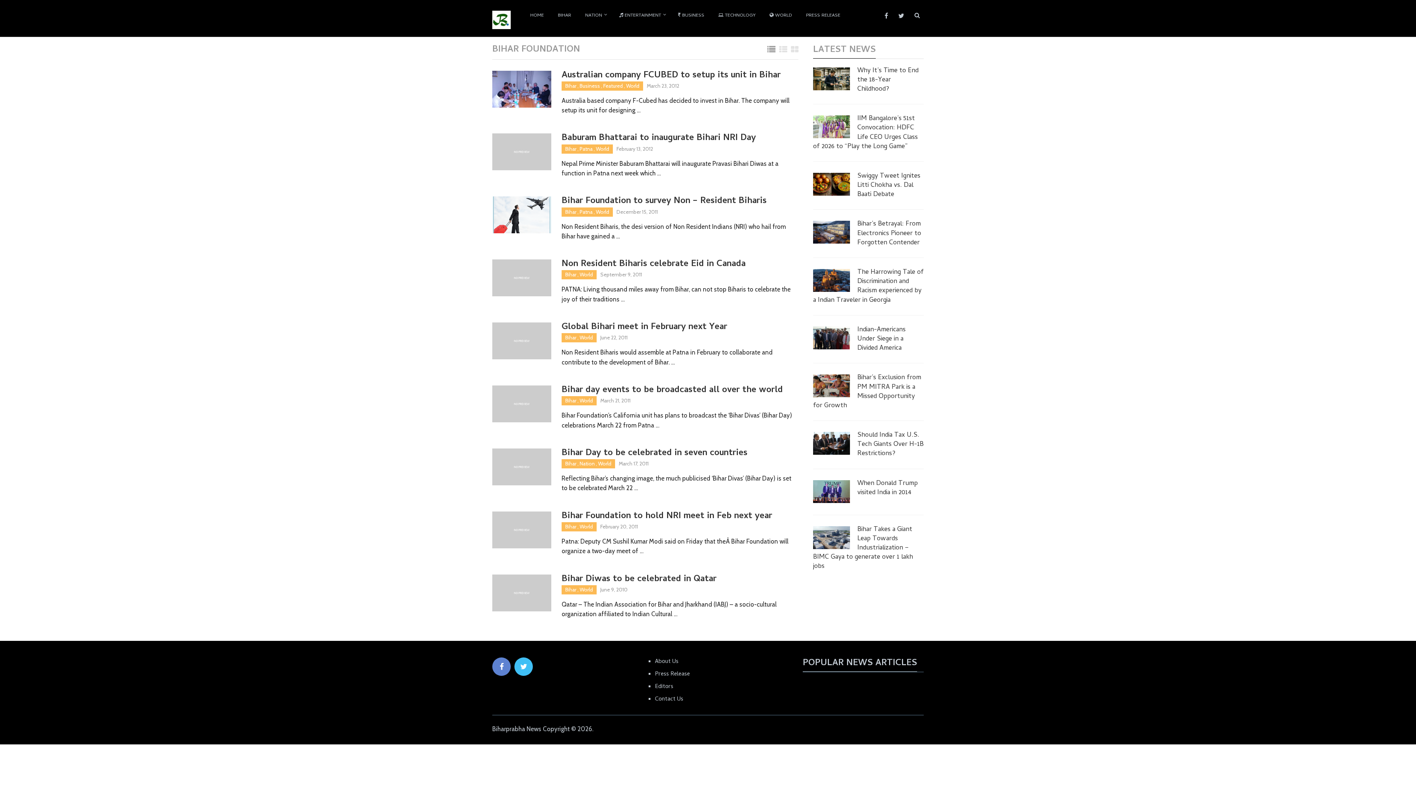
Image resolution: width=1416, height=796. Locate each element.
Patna (586, 149)
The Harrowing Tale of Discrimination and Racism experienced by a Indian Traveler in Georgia (868, 286)
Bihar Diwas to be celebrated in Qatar (639, 579)
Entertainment (642, 16)
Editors (664, 687)
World (783, 16)
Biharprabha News (516, 729)
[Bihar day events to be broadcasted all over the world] (521, 403)
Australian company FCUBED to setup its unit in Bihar (671, 75)
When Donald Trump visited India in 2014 (887, 488)
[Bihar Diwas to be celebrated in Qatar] (521, 593)
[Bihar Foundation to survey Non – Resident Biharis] (521, 214)
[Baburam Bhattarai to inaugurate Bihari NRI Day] (521, 151)
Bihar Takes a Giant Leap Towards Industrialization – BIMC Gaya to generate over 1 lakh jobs (863, 548)
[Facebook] (501, 666)
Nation (593, 16)
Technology (739, 16)
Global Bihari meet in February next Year (644, 327)
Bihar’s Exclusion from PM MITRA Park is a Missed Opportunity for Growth (867, 392)
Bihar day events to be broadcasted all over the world (672, 390)
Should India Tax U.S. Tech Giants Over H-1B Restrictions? (890, 445)
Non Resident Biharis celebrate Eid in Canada (654, 264)
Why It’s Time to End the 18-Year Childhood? (888, 80)
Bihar (564, 16)
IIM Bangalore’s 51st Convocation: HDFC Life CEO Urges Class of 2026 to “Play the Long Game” (865, 132)
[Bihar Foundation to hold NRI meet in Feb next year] (521, 530)
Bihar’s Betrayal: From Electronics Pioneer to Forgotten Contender (889, 234)
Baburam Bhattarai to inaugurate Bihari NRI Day (659, 138)
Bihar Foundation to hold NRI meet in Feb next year (667, 516)
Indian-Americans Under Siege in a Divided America (881, 339)
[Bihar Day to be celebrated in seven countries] (521, 466)
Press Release (823, 16)
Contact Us (669, 699)
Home (537, 16)
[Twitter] (523, 666)
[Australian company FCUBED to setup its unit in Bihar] (521, 89)
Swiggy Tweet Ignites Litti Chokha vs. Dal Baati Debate (888, 186)
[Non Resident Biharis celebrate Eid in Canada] (521, 277)
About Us (666, 662)
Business (692, 16)
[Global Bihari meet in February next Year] (521, 340)
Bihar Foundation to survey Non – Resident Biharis (664, 201)
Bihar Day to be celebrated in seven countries (654, 453)
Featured (613, 86)
